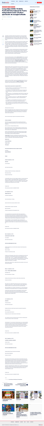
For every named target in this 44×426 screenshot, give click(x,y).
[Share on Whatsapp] (3, 39)
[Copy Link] (3, 42)
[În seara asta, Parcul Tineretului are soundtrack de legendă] (31, 21)
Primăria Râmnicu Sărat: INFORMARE (7, 400)
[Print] (3, 44)
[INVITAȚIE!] (31, 15)
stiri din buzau (15, 379)
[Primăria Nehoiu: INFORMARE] (31, 44)
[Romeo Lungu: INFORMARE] (31, 38)
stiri (9, 379)
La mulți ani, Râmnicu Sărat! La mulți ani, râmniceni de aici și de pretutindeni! (38, 31)
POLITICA (34, 38)
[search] (33, 2)
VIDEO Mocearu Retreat (37, 34)
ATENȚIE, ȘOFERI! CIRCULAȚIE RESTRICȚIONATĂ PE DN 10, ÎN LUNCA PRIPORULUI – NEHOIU (37, 26)
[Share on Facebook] (3, 38)
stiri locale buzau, (19, 379)
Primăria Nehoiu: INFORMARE (38, 43)
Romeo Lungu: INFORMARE (37, 37)
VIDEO (37, 35)
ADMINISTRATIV (35, 42)
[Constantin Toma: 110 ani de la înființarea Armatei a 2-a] (31, 41)
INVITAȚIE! (35, 14)
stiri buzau (11, 379)
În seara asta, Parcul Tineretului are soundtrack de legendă (37, 21)
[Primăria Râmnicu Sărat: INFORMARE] (31, 12)
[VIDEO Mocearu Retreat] (31, 35)
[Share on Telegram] (3, 41)
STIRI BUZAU (35, 35)
